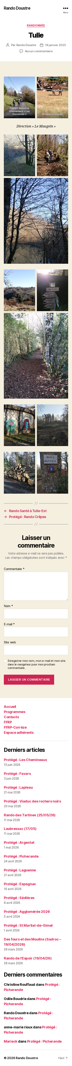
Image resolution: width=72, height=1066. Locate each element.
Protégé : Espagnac (20, 884)
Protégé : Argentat (19, 842)
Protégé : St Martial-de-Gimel (28, 925)
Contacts (11, 717)
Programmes (14, 712)
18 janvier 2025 (55, 45)
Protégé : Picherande (21, 856)
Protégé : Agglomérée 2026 (27, 912)
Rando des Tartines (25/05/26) (29, 815)
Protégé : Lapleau (18, 787)
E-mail (9, 624)
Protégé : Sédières (19, 898)
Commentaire (14, 569)
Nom (8, 606)
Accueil (10, 707)
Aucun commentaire (39, 51)
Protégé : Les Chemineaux (25, 760)
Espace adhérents (18, 732)
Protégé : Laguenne (20, 870)
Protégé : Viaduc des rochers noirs (32, 801)
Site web (10, 642)
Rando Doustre (17, 8)
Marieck (10, 1041)
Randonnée (36, 25)
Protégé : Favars (17, 774)
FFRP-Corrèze (15, 727)
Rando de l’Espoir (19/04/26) (27, 958)
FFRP (8, 722)
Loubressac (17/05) (20, 829)
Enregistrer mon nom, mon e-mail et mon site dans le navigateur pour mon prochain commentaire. (36, 664)
